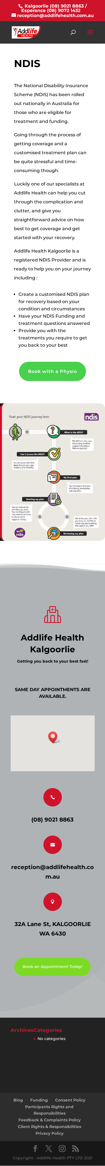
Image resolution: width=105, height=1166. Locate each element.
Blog (18, 1100)
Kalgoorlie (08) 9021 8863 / (55, 6)
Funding (39, 1100)
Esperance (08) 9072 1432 (50, 10)
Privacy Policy (50, 1133)
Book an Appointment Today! (52, 966)
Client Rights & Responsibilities (49, 1126)
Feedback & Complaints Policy (49, 1119)
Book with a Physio (52, 371)
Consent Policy (70, 1100)
